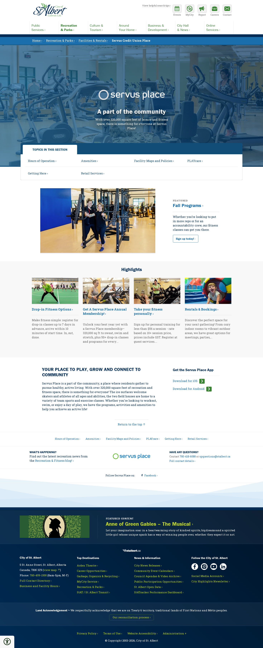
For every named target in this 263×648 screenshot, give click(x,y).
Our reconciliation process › (131, 617)
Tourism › (96, 27)
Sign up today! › (185, 238)
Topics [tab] (50, 149)
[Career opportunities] (214, 10)
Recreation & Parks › (90, 587)
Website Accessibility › (142, 633)
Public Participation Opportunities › (158, 581)
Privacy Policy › (87, 633)
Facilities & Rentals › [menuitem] (93, 40)
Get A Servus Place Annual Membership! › (105, 311)
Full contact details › (182, 461)
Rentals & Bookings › (201, 309)
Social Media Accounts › (207, 576)
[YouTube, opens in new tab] (213, 566)
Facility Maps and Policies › (123, 438)
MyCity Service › (88, 581)
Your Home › (127, 27)
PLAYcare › (152, 438)
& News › (183, 27)
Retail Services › (198, 438)
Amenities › (93, 438)
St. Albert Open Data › (148, 587)
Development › (158, 27)
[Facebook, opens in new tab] (194, 566)
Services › (38, 27)
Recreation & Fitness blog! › (54, 460)
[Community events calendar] (177, 10)
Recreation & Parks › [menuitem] (60, 40)
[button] (7, 641)
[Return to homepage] (50, 10)
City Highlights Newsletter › (210, 581)
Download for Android (188, 389)
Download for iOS (185, 381)
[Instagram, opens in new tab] (204, 566)
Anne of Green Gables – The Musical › (149, 524)
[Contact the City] (227, 10)
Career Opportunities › (92, 571)
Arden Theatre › (87, 565)
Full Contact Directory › (35, 580)
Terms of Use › (112, 633)
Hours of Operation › (67, 438)
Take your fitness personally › (148, 311)
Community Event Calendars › (154, 571)
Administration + (174, 633)
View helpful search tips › (156, 5)
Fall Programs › (188, 205)
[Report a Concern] (202, 10)
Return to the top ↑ (131, 424)
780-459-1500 (38, 575)
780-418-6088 (188, 456)
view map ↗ (52, 570)
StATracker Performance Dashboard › (158, 592)
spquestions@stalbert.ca (214, 456)
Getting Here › (173, 438)
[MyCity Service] (189, 10)
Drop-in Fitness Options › (52, 309)
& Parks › (69, 27)
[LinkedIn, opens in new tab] (223, 566)
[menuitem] (131, 40)
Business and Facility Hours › (40, 586)
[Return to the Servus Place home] (131, 457)
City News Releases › (148, 565)
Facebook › (150, 475)
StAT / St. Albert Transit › (93, 592)
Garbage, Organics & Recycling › (98, 576)
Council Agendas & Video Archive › (157, 576)
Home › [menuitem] (37, 40)
